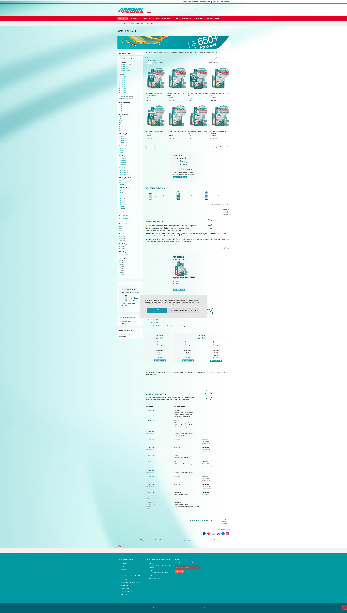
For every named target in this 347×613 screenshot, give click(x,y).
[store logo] (134, 9)
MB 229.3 (122, 204)
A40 (120, 226)
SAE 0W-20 (122, 76)
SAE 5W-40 (122, 84)
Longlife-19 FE (123, 142)
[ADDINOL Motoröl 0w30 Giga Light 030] (187, 344)
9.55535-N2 (122, 162)
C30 (120, 230)
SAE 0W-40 (122, 80)
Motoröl (125, 23)
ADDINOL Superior (124, 70)
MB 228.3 (122, 200)
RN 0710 (122, 248)
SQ (120, 130)
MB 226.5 (122, 198)
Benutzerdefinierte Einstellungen (183, 310)
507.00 (121, 270)
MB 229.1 (122, 202)
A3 (120, 104)
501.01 (121, 260)
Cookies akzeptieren (157, 310)
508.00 (121, 272)
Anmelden (215, 1)
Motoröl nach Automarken (137, 23)
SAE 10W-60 (123, 90)
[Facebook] (223, 535)
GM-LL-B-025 (123, 182)
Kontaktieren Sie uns (127, 591)
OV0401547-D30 (124, 218)
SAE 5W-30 (122, 82)
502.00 (121, 262)
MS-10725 (122, 148)
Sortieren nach (211, 62)
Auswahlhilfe (151, 58)
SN (120, 124)
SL (120, 120)
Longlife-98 (122, 140)
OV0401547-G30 (124, 220)
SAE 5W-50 (122, 86)
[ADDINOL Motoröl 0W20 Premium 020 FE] (159, 344)
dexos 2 (121, 184)
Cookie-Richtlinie (188, 304)
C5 (120, 110)
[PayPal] (204, 535)
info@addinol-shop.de (155, 578)
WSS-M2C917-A (124, 170)
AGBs (122, 566)
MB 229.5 (122, 208)
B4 (120, 106)
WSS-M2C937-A (124, 172)
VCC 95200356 (123, 254)
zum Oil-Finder (179, 177)
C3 (120, 108)
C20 (120, 228)
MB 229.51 (122, 210)
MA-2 (121, 192)
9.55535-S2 (122, 164)
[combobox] (208, 8)
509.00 (121, 274)
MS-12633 (122, 150)
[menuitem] (122, 18)
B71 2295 (122, 236)
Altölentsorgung (125, 572)
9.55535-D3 (122, 158)
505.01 (121, 268)
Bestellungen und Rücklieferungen (130, 582)
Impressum (124, 563)
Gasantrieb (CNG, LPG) (126, 98)
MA (120, 190)
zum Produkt (178, 289)
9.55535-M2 (122, 160)
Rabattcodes (124, 595)
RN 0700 (122, 246)
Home (118, 23)
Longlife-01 (122, 136)
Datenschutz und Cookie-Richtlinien (131, 576)
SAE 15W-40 (123, 92)
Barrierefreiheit (125, 579)
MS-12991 (122, 152)
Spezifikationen (125, 588)
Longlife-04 (122, 138)
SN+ (121, 126)
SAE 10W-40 (123, 88)
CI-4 (120, 118)
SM (120, 122)
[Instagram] (228, 535)
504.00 (121, 264)
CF (120, 116)
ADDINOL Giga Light (125, 64)
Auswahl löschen (152, 60)
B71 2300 (122, 240)
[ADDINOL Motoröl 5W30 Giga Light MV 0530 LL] (215, 344)
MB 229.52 (122, 212)
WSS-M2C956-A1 (124, 174)
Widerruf (123, 569)
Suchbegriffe (124, 585)
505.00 (121, 266)
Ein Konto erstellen (225, 1)
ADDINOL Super (124, 68)
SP (120, 128)
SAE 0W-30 (122, 78)
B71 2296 (122, 238)
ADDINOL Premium (124, 66)
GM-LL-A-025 (123, 180)
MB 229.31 (122, 206)
